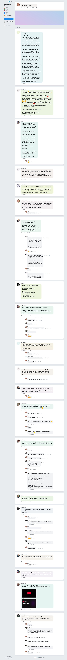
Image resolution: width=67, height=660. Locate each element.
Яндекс (7, 10)
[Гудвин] (19, 496)
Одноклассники (9, 15)
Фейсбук (7, 12)
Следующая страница (39, 657)
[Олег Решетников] (19, 306)
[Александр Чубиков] (19, 584)
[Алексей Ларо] (19, 615)
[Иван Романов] (19, 441)
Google (7, 9)
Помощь (10, 657)
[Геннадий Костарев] (19, 201)
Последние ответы (9, 22)
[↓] (34, 7)
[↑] (32, 7)
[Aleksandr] (19, 122)
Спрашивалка (8, 25)
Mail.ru (7, 7)
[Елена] (19, 4)
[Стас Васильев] (19, 508)
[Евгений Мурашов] (19, 404)
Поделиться (36, 7)
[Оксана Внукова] (19, 387)
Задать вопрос (9, 18)
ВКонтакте (8, 13)
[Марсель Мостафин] (19, 555)
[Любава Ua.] (19, 284)
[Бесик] (19, 220)
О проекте (9, 656)
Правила (7, 657)
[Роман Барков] (19, 571)
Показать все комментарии (39, 234)
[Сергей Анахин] (19, 185)
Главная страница (9, 21)
